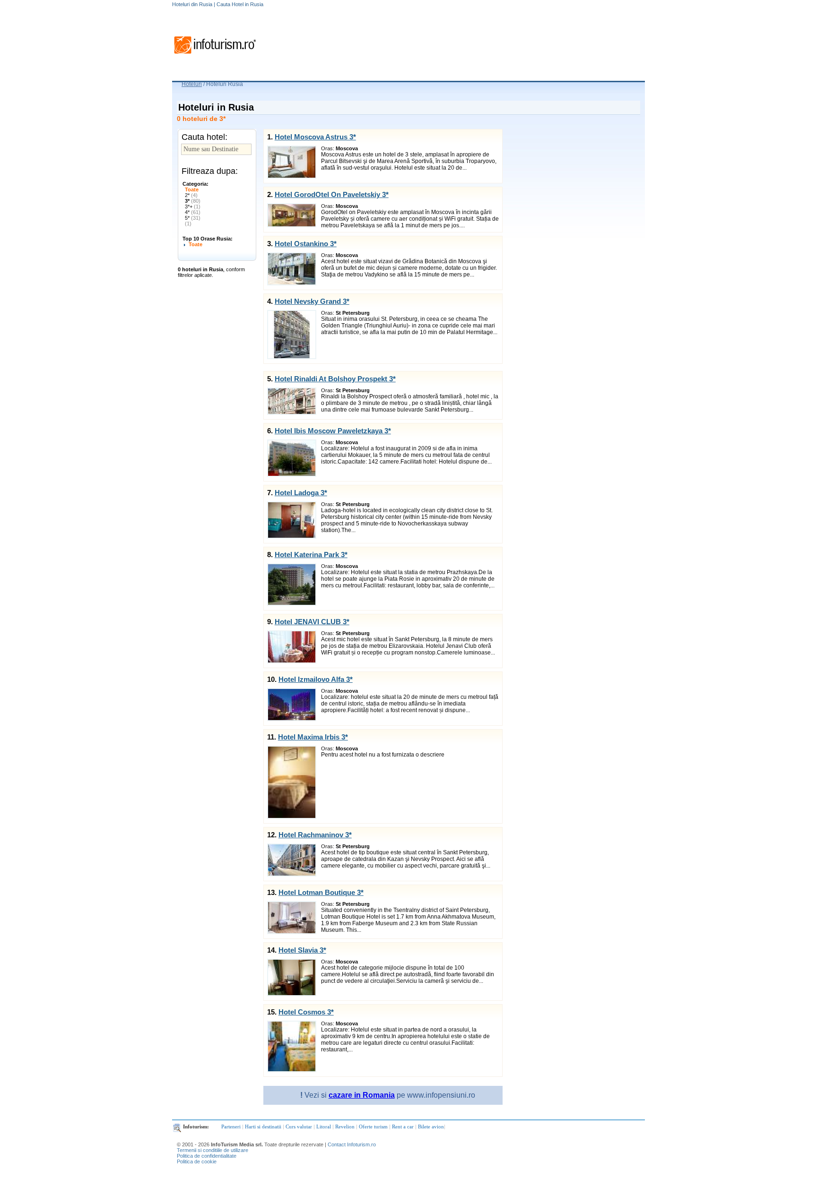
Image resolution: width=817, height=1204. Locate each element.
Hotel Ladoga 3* (301, 493)
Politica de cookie (197, 1161)
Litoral (323, 1126)
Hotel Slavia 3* (302, 950)
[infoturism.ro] (214, 55)
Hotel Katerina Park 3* (311, 554)
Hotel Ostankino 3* (306, 244)
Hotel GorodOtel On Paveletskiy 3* (332, 194)
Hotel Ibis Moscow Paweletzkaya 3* (333, 431)
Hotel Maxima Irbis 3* (313, 737)
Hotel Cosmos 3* (306, 1012)
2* (191, 195)
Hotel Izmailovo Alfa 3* (315, 679)
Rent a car (403, 1126)
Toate (192, 189)
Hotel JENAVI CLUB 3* (312, 622)
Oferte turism (373, 1126)
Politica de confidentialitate (206, 1156)
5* (192, 218)
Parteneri (231, 1126)
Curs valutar (299, 1126)
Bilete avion (431, 1126)
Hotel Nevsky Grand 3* (312, 301)
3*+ (192, 206)
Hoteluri (192, 84)
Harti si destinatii (263, 1126)
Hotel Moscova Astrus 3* (315, 137)
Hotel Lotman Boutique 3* (321, 892)
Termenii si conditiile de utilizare (212, 1150)
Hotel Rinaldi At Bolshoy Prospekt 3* (335, 379)
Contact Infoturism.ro (352, 1144)
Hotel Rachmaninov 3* (315, 835)
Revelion (345, 1126)
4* (192, 212)
